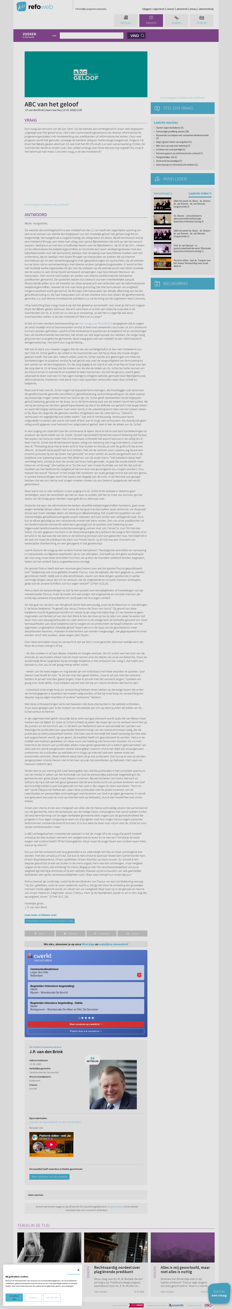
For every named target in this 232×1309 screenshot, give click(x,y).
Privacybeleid (73, 1274)
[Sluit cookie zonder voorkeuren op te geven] (78, 1270)
